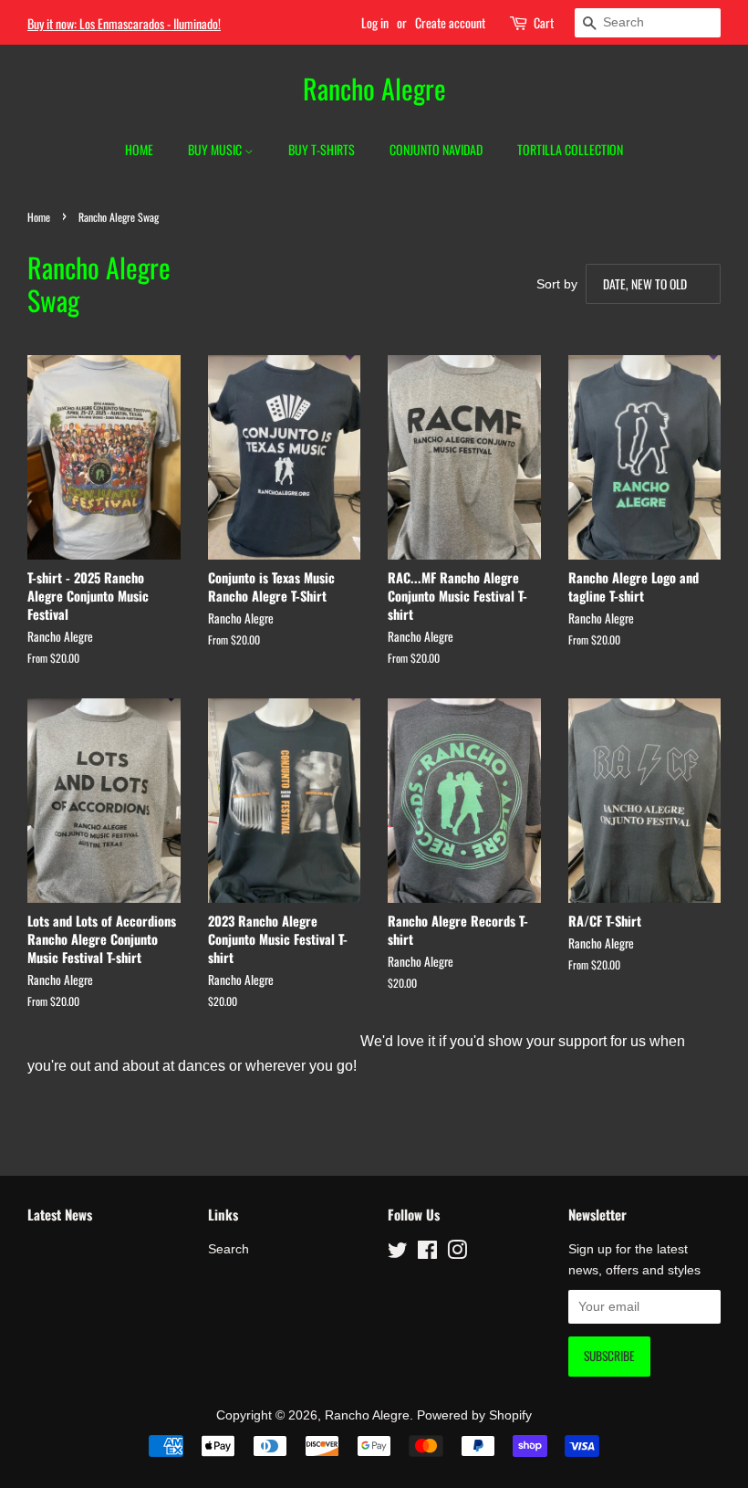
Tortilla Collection (570, 149)
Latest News (59, 1214)
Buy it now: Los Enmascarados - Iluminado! (124, 23)
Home (139, 149)
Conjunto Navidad (436, 149)
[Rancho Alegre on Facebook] (427, 1254)
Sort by (556, 284)
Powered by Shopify (474, 1415)
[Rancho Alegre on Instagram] (457, 1254)
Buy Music (216, 149)
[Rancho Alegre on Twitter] (398, 1254)
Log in (375, 22)
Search (228, 1249)
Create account (450, 22)
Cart (544, 22)
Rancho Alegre (374, 88)
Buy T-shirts (321, 149)
